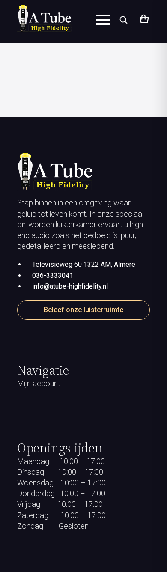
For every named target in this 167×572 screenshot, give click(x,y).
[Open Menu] (103, 20)
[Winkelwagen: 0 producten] (143, 19)
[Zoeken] (123, 20)
